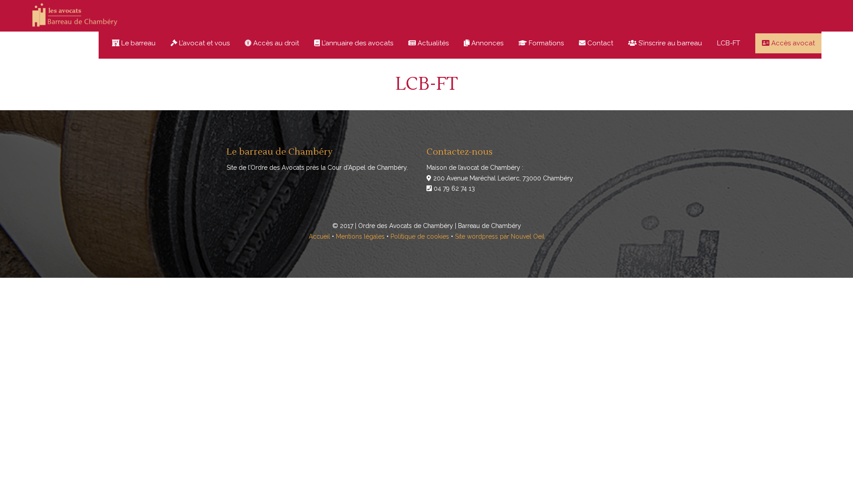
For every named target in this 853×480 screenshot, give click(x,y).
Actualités (432, 43)
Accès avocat (792, 43)
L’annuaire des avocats (356, 43)
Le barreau (137, 43)
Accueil (319, 236)
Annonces (486, 43)
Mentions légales (360, 236)
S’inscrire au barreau (669, 43)
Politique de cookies (420, 236)
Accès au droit (275, 43)
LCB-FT (728, 43)
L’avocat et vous (203, 43)
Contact (599, 43)
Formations (545, 43)
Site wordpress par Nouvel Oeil (500, 236)
